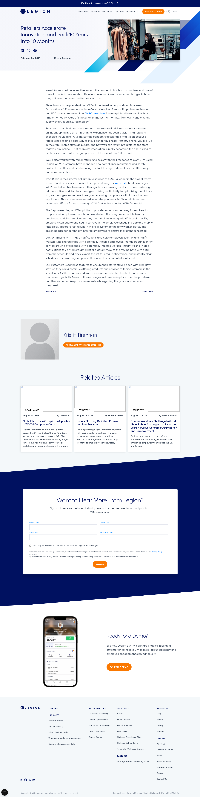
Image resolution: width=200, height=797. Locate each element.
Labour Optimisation (98, 719)
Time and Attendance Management (64, 737)
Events (160, 719)
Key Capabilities (97, 708)
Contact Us (162, 778)
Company (119, 11)
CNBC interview (94, 113)
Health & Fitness (124, 725)
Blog (159, 713)
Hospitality (122, 731)
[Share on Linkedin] (22, 50)
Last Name (104, 523)
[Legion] (35, 11)
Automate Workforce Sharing (130, 748)
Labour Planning (55, 726)
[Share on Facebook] (35, 50)
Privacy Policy (157, 551)
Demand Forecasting (98, 713)
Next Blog (148, 291)
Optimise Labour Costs (127, 742)
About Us (161, 743)
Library (160, 725)
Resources (132, 11)
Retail (119, 713)
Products (95, 11)
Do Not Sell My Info (170, 793)
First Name (34, 523)
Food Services (123, 719)
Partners (122, 755)
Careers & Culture (165, 749)
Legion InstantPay (97, 731)
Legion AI (83, 11)
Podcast (160, 731)
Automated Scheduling (99, 725)
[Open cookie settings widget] (4, 792)
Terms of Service (134, 793)
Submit (100, 564)
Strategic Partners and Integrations (133, 761)
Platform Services (56, 720)
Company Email (106, 533)
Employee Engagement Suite (61, 743)
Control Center (95, 736)
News (159, 755)
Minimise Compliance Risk (129, 736)
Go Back (50, 291)
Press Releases (164, 761)
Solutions (107, 11)
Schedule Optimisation (58, 732)
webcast (120, 183)
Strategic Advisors (165, 767)
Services (160, 772)
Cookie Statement (151, 793)
